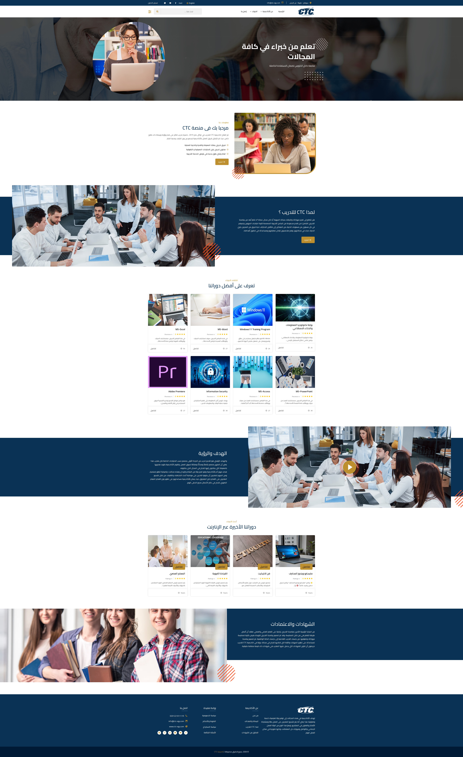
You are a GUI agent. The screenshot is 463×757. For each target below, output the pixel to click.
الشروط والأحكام (209, 721)
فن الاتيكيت (264, 573)
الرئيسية (281, 11)
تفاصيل (281, 347)
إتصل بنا (244, 11)
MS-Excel (180, 329)
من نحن (255, 715)
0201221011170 (177, 716)
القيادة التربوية (220, 573)
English (192, 3)
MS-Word (223, 329)
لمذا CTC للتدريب (252, 726)
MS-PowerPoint (304, 391)
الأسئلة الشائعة (210, 732)
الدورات (254, 11)
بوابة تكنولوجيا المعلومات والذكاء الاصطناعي (299, 326)
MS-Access (264, 391)
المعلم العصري (177, 573)
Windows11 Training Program (255, 329)
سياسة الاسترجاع (209, 726)
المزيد (220, 162)
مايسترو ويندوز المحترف (301, 573)
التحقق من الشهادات (250, 732)
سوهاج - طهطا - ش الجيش (298, 2)
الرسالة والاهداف (251, 721)
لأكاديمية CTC (219, 752)
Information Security (217, 391)
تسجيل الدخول (153, 3)
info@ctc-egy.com (273, 2)
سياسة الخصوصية (209, 715)
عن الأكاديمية (268, 11)
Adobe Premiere (176, 391)
